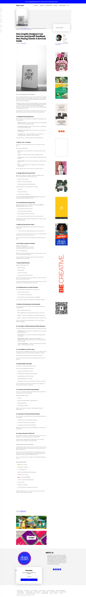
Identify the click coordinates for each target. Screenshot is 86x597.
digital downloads (33, 1)
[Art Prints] (61, 147)
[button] (61, 208)
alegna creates (20, 5)
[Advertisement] (31, 504)
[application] (61, 208)
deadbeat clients (23, 511)
